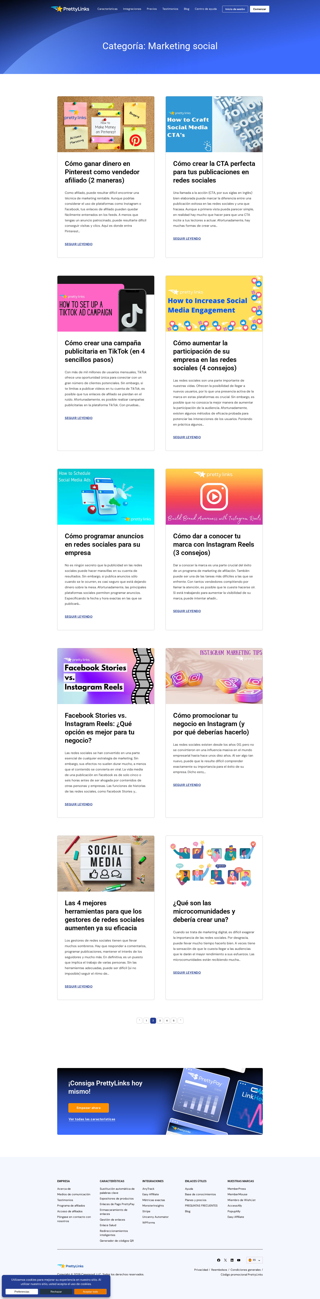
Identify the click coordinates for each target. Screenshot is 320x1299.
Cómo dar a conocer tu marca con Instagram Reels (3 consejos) (213, 544)
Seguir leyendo (78, 244)
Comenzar (259, 9)
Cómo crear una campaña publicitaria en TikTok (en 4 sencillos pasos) (105, 351)
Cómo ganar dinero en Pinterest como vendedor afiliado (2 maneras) (102, 172)
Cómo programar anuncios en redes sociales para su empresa (104, 544)
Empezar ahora (89, 1108)
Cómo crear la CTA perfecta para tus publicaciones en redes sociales (214, 172)
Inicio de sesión (235, 9)
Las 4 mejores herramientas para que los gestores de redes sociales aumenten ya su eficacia (104, 915)
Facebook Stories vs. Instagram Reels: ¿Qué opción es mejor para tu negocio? (99, 728)
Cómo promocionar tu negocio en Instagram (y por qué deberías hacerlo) (211, 724)
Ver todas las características (92, 1119)
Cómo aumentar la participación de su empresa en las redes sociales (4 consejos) (205, 355)
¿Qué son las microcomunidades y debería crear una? (204, 911)
